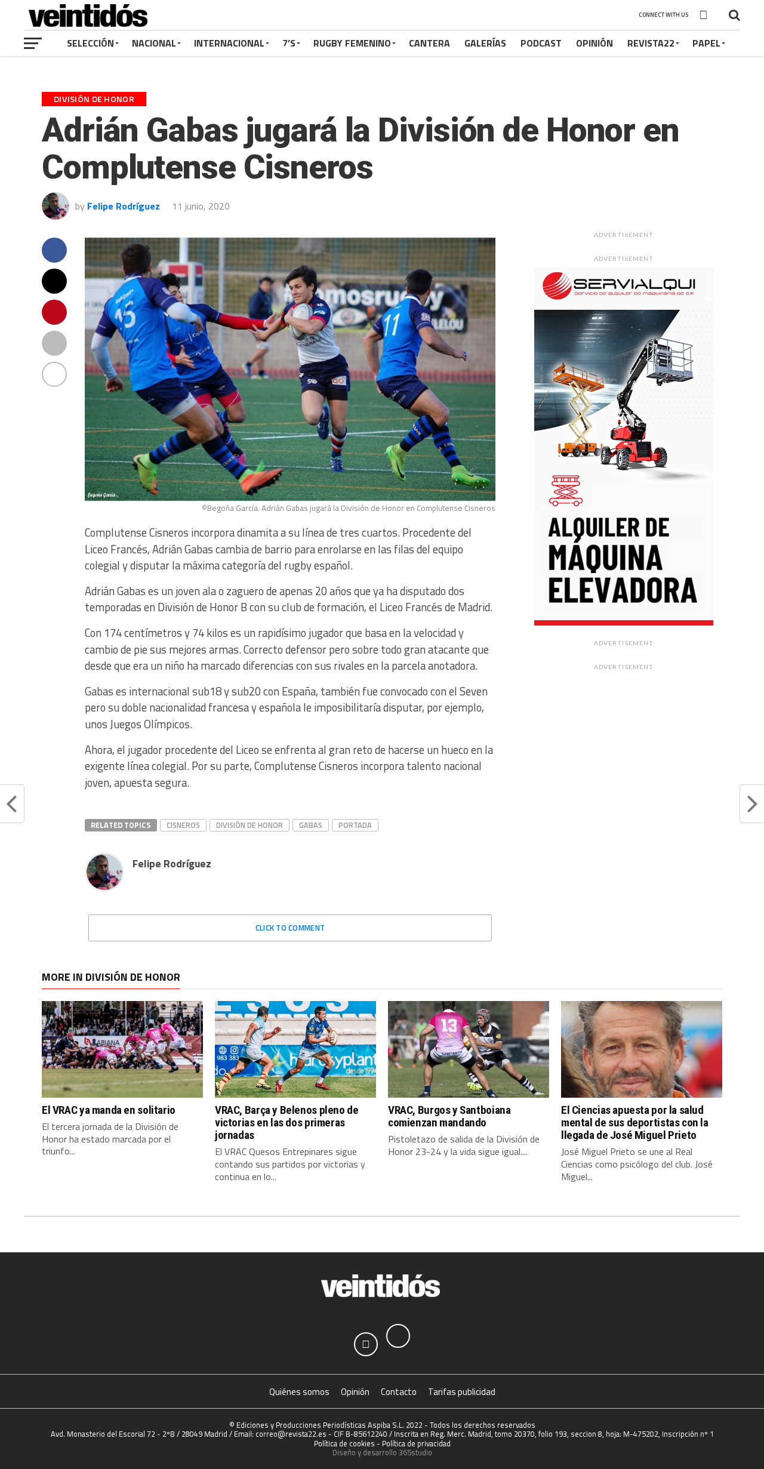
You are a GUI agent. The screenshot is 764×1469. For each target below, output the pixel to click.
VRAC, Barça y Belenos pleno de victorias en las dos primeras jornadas (286, 1122)
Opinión (594, 43)
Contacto (399, 1392)
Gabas (310, 825)
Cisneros (183, 825)
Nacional (154, 43)
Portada (355, 825)
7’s (288, 43)
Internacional (229, 43)
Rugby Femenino (352, 43)
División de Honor (249, 825)
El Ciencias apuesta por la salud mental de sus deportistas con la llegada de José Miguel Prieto (634, 1122)
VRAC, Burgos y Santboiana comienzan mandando (449, 1116)
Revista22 (650, 43)
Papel (706, 43)
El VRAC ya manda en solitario (108, 1110)
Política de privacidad (416, 1443)
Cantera (429, 43)
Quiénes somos (299, 1392)
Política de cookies (344, 1443)
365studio (415, 1452)
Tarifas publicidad (461, 1392)
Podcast (541, 43)
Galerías (485, 43)
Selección (90, 43)
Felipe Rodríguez (123, 206)
